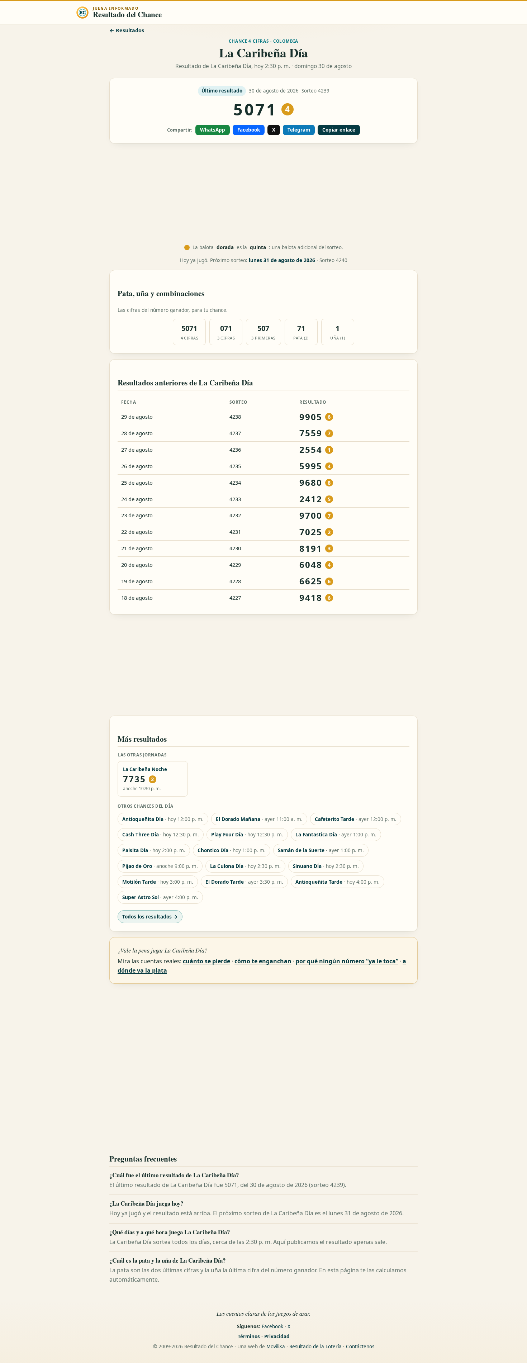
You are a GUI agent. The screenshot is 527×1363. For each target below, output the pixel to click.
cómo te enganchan (262, 961)
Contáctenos (360, 1346)
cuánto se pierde (206, 961)
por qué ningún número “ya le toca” (347, 961)
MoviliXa (275, 1346)
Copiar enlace (338, 130)
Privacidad (277, 1336)
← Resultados (126, 30)
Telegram (299, 130)
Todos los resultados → (150, 916)
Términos (249, 1336)
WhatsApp (212, 130)
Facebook (248, 130)
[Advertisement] (263, 194)
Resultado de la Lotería (315, 1346)
